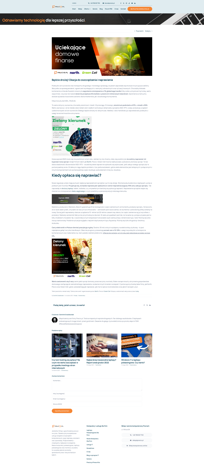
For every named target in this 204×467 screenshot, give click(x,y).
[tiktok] (129, 3)
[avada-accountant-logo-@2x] (58, 5)
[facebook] (120, 3)
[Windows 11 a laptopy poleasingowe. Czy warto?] (136, 345)
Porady (75, 295)
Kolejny (148, 31)
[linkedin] (134, 3)
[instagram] (126, 3)
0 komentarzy (81, 295)
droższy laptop (67, 188)
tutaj (137, 291)
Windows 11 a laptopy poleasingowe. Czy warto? (133, 361)
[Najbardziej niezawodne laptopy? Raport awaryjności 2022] (102, 345)
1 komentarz (98, 365)
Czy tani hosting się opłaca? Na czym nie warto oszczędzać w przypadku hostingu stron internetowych (66, 364)
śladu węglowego (78, 191)
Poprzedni (140, 31)
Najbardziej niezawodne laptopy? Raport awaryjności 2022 (101, 361)
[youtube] (132, 3)
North (89, 162)
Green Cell (107, 291)
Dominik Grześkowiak (58, 295)
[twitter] (123, 3)
